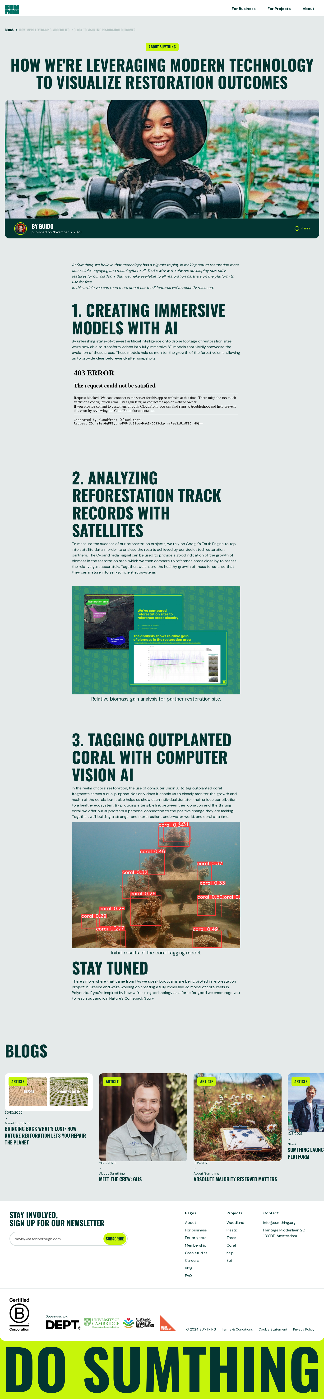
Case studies (196, 1252)
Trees (231, 1237)
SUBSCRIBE (115, 1239)
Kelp (230, 1252)
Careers (192, 1260)
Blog (188, 1268)
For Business (244, 8)
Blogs (9, 29)
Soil (229, 1260)
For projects (195, 1237)
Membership (195, 1245)
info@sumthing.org (279, 1222)
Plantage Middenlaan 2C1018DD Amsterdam (284, 1233)
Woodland (235, 1222)
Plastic (232, 1230)
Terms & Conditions (237, 1329)
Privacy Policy (304, 1329)
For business (196, 1230)
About (309, 8)
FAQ (188, 1275)
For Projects (279, 8)
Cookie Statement (273, 1329)
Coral (231, 1245)
